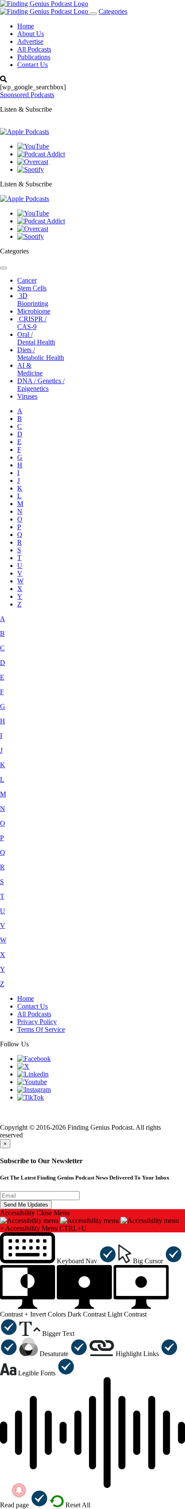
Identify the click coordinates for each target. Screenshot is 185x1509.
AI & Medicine (30, 369)
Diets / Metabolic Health (40, 353)
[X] (23, 1066)
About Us (30, 33)
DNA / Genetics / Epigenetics (41, 384)
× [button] (2, 1228)
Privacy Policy (37, 1021)
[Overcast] (32, 161)
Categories (113, 11)
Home (25, 26)
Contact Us (32, 64)
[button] (58, 1261)
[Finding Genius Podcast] (44, 3)
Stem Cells (31, 288)
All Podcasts (34, 49)
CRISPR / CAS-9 (31, 322)
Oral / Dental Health (36, 338)
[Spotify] (30, 169)
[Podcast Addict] (41, 154)
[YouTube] (33, 146)
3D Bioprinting (32, 299)
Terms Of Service (41, 1029)
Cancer (27, 280)
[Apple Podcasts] (24, 131)
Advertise (30, 41)
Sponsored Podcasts (27, 94)
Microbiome (33, 311)
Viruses (27, 396)
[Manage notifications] (19, 1490)
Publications (33, 57)
